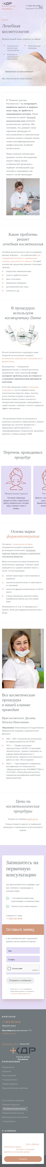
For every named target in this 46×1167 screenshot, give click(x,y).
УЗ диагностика (9, 1080)
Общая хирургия (10, 1084)
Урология (6, 1071)
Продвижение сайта (9, 1044)
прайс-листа (32, 819)
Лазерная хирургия (11, 1104)
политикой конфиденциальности (20, 993)
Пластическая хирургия (13, 1100)
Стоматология (8, 1121)
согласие (20, 989)
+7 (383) (33, 6)
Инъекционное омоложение (15, 1117)
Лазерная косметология (13, 1113)
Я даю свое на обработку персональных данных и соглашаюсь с (22, 991)
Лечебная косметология (14, 1109)
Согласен (23, 1159)
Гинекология (8, 1067)
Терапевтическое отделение (15, 1088)
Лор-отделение (9, 1075)
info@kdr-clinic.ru (9, 1033)
